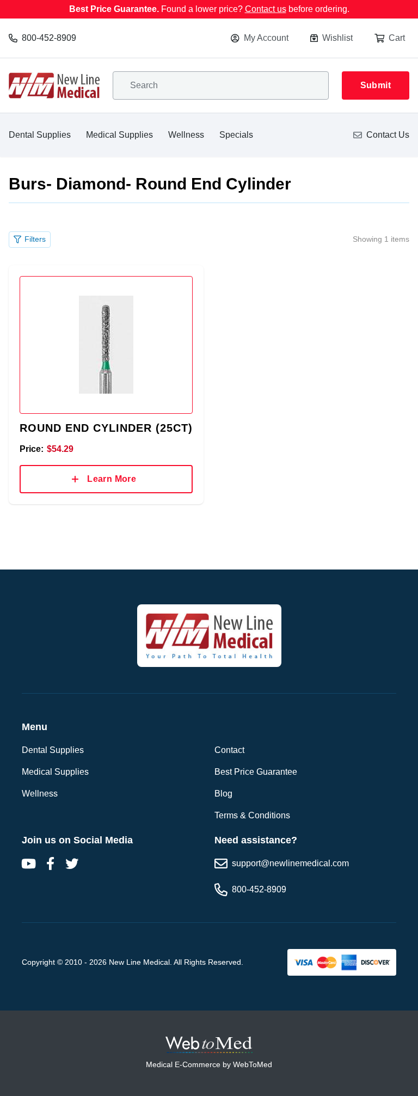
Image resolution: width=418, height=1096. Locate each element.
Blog (223, 793)
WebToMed (252, 1064)
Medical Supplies (119, 134)
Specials (236, 134)
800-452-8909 (49, 37)
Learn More (111, 478)
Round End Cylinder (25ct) (106, 428)
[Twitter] (71, 863)
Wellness (186, 134)
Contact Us (387, 134)
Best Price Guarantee (255, 771)
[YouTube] (28, 863)
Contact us (265, 9)
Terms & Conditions (252, 815)
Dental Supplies (40, 134)
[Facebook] (50, 863)
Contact (229, 750)
